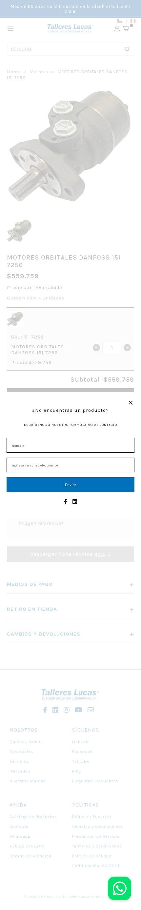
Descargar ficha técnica (68, 554)
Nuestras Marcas (28, 781)
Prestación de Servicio (96, 836)
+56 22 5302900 (27, 846)
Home (13, 72)
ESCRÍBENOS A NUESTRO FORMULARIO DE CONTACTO (70, 425)
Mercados (20, 771)
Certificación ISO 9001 (95, 866)
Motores (39, 72)
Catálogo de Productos (33, 816)
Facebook (82, 751)
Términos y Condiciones (97, 846)
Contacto (19, 826)
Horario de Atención (30, 856)
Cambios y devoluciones (98, 826)
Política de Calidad (91, 856)
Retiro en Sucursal (91, 816)
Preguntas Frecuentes (95, 781)
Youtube (80, 761)
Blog (76, 771)
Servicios (19, 761)
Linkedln (81, 741)
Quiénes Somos (26, 741)
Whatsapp (20, 836)
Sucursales (21, 751)
